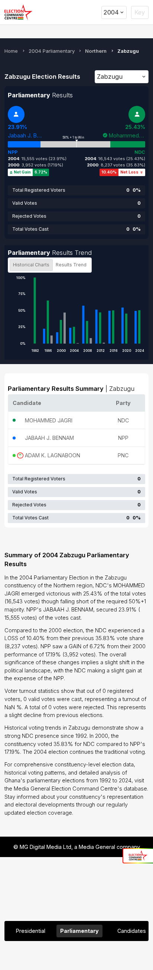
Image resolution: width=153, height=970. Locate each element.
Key (139, 12)
